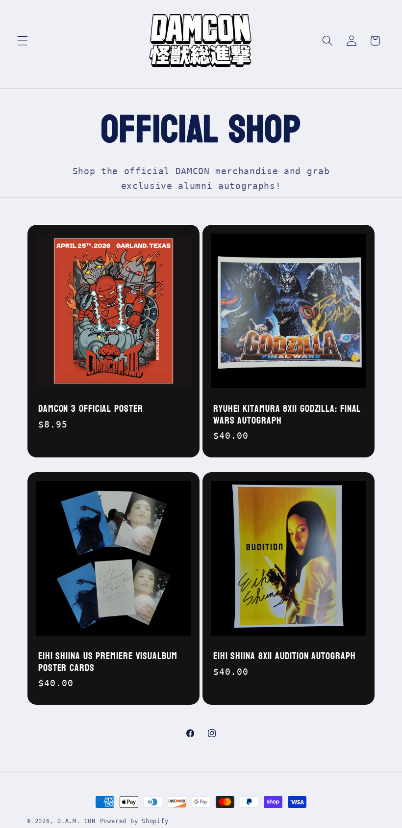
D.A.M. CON (76, 821)
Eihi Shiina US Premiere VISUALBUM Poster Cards (107, 662)
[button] (22, 41)
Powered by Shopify (134, 821)
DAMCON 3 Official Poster (90, 409)
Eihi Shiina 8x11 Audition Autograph (284, 656)
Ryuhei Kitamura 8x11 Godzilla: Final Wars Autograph (287, 415)
